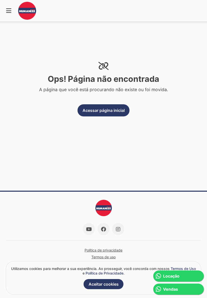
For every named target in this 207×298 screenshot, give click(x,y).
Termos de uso (103, 257)
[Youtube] (89, 229)
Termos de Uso (183, 268)
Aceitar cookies (104, 284)
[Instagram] (118, 229)
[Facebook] (103, 229)
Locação (171, 276)
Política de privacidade (103, 250)
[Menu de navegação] (8, 10)
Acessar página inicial (104, 110)
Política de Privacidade (104, 273)
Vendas (170, 289)
